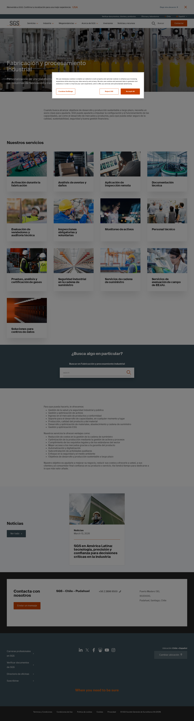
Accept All (130, 91)
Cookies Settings (66, 91)
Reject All (109, 91)
